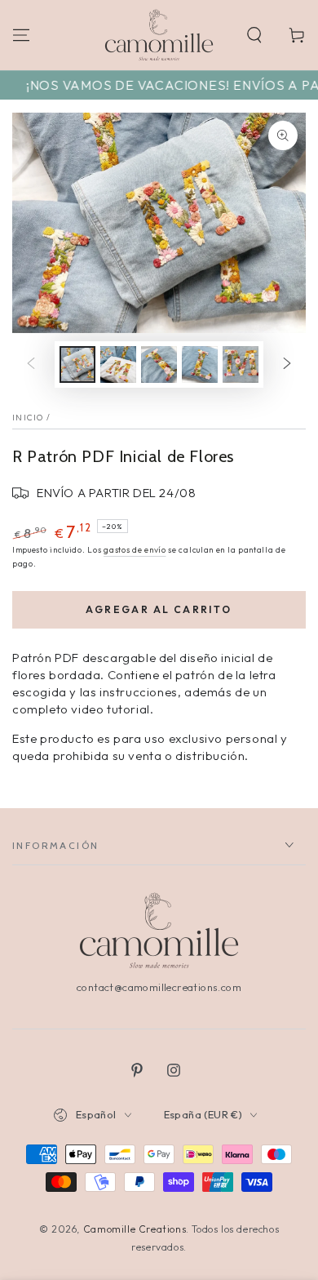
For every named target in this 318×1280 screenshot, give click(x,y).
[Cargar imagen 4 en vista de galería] (200, 364)
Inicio (28, 417)
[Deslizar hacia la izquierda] (31, 365)
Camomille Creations (134, 1229)
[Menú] (21, 35)
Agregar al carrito (159, 609)
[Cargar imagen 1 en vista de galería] (77, 364)
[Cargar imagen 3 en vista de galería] (159, 364)
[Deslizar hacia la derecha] (287, 365)
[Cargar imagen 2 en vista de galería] (118, 364)
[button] (254, 35)
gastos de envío (135, 549)
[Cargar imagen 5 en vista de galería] (240, 364)
